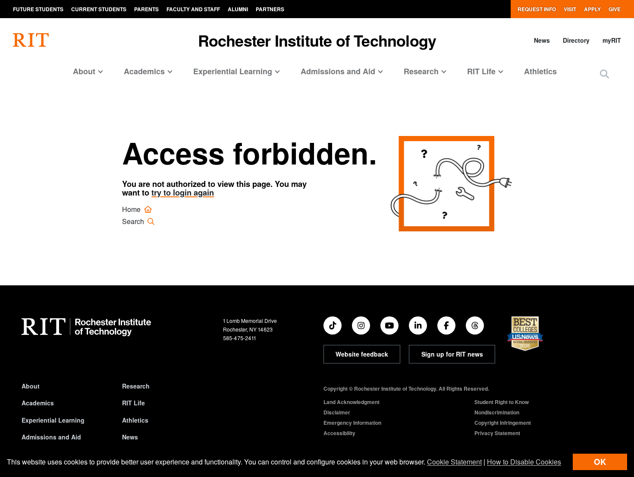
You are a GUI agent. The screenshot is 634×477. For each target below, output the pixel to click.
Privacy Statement (497, 433)
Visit (570, 9)
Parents (146, 9)
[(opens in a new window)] (332, 325)
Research (136, 386)
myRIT (612, 40)
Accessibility (339, 433)
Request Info (537, 9)
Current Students (98, 9)
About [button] (84, 71)
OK (600, 462)
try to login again (182, 192)
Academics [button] (144, 71)
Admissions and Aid (51, 437)
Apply (592, 9)
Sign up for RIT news (452, 354)
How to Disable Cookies (524, 462)
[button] (604, 74)
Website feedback (362, 354)
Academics (38, 402)
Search (134, 221)
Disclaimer (336, 412)
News (542, 40)
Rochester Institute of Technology (317, 40)
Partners (270, 9)
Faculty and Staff (193, 9)
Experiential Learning (53, 420)
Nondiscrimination (496, 412)
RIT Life (133, 402)
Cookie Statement (454, 462)
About (31, 386)
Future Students (38, 9)
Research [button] (421, 71)
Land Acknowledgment (351, 402)
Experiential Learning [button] (232, 71)
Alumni (238, 9)
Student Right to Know (501, 402)
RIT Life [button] (481, 71)
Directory (576, 40)
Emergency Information (352, 422)
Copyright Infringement (502, 422)
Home (132, 209)
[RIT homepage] (31, 40)
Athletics (540, 71)
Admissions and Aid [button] (338, 71)
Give (615, 9)
